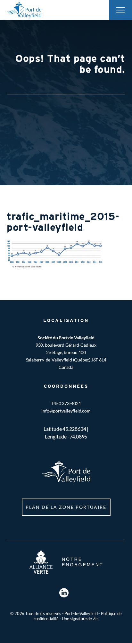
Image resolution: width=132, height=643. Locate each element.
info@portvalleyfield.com (65, 410)
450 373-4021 (67, 403)
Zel (95, 618)
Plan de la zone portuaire (66, 507)
